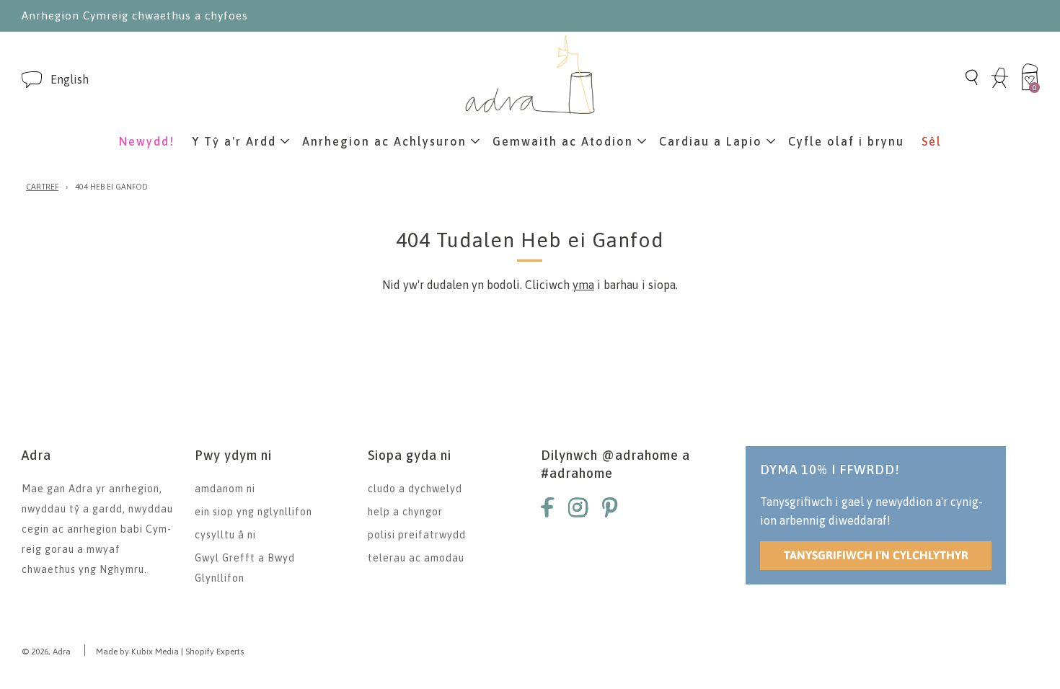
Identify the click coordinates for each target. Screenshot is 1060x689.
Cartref (42, 186)
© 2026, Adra (46, 651)
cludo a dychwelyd (415, 488)
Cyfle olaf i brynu (846, 141)
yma (583, 284)
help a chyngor (405, 511)
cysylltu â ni (225, 535)
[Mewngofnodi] (1000, 85)
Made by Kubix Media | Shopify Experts (170, 651)
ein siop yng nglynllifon (253, 511)
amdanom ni (225, 488)
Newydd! (147, 141)
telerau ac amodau (416, 558)
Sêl (932, 141)
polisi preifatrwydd (417, 535)
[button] (69, 80)
